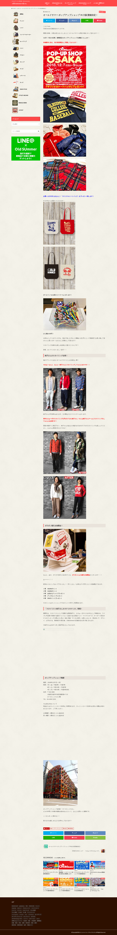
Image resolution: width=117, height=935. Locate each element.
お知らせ (47, 3)
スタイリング (26, 910)
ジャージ (14, 910)
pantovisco (21, 906)
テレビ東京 (14, 912)
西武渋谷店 (20, 925)
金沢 (25, 925)
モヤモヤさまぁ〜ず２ (17, 918)
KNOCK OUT (15, 906)
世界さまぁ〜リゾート (17, 920)
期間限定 (71, 828)
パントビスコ (15, 914)
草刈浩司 (28, 922)
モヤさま (33, 916)
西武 (36, 922)
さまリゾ (19, 908)
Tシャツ (37, 906)
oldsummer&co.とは (57, 3)
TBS (26, 906)
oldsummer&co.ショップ (85, 3)
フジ (26, 914)
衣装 (32, 922)
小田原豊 (34, 920)
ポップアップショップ (70, 3)
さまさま (14, 908)
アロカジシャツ (26, 908)
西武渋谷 (14, 925)
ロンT (38, 918)
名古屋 (25, 920)
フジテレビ (31, 914)
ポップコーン (27, 916)
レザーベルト (32, 918)
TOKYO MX (31, 906)
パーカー (21, 914)
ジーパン (19, 910)
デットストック (31, 912)
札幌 (13, 922)
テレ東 (24, 912)
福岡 (23, 922)
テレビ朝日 (33, 910)
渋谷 (20, 922)
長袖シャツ (30, 925)
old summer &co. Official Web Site (88, 932)
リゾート (26, 918)
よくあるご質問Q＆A (99, 3)
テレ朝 (19, 912)
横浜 (16, 922)
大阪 (65, 828)
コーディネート (35, 908)
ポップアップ (38, 914)
